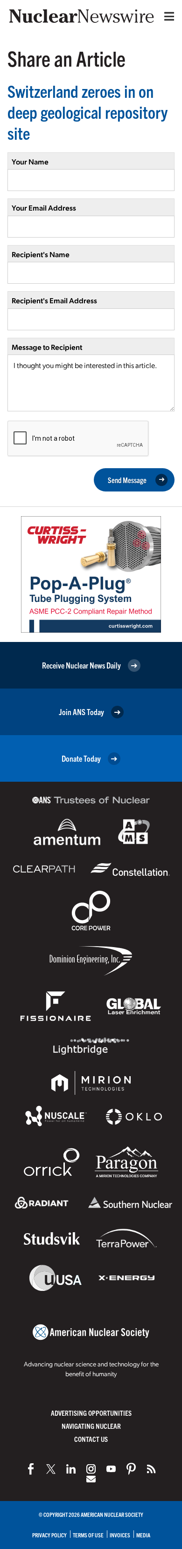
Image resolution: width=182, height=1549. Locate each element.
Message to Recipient (47, 347)
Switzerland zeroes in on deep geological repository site (87, 111)
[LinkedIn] (71, 1469)
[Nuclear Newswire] (151, 1469)
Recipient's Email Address (54, 300)
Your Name (30, 161)
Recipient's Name (41, 254)
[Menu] (167, 16)
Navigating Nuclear (91, 1425)
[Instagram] (91, 1469)
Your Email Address (44, 207)
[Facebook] (30, 1469)
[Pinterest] (131, 1469)
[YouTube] (111, 1469)
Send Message (127, 479)
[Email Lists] (91, 1479)
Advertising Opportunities (91, 1412)
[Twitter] (51, 1469)
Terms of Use (88, 1534)
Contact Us (91, 1438)
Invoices (120, 1534)
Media (143, 1534)
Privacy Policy (49, 1534)
